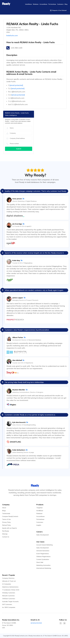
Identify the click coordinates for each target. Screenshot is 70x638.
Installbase (39, 510)
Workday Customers (8, 593)
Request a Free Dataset (59, 10)
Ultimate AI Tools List (9, 581)
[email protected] (16, 85)
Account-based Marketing (44, 545)
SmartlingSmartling (29, 425)
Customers (39, 522)
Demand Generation (42, 551)
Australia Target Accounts (10, 601)
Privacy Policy (6, 522)
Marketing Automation (43, 565)
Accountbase (40, 516)
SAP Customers (7, 604)
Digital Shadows (31, 201)
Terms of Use (6, 519)
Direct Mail (39, 562)
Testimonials (6, 513)
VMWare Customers (8, 598)
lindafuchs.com (12, 35)
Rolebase (39, 513)
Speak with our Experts (9, 528)
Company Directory (8, 578)
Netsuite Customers (8, 596)
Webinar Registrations (43, 556)
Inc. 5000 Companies (8, 607)
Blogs (4, 510)
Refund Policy (6, 525)
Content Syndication (42, 559)
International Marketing (43, 568)
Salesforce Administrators (10, 587)
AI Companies (6, 584)
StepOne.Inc (29, 363)
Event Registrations (42, 553)
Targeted (39, 508)
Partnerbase (40, 519)
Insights (38, 525)
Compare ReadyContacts (10, 516)
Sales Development (42, 535)
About (4, 508)
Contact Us (5, 537)
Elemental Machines (35, 340)
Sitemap (4, 534)
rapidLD (28, 226)
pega (32, 452)
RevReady (5, 531)
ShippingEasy (28, 263)
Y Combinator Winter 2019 (10, 590)
